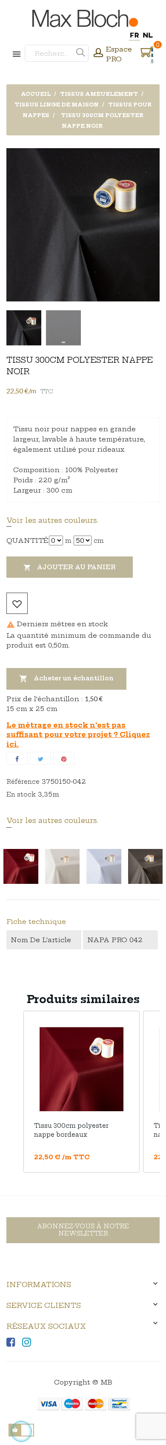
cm (99, 541)
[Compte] (98, 53)
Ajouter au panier (69, 567)
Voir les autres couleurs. (52, 520)
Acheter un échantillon (66, 678)
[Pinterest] (64, 758)
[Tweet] (40, 758)
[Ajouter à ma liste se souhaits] (17, 603)
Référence (23, 782)
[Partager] (17, 758)
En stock (21, 794)
